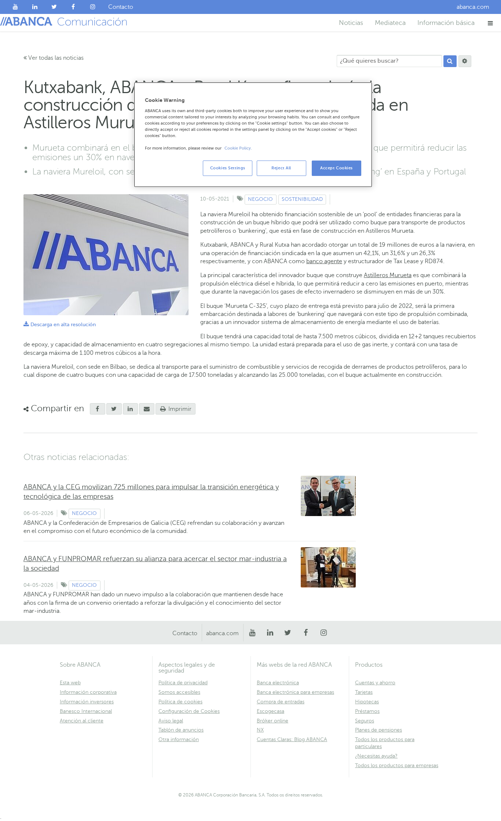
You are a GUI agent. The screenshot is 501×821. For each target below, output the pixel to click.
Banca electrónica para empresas (295, 692)
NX (260, 730)
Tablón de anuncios (181, 730)
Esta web (70, 682)
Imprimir (179, 409)
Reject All (281, 168)
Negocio (260, 199)
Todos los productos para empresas (396, 765)
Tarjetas (364, 692)
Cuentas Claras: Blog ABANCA (292, 739)
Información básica (446, 22)
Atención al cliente (81, 721)
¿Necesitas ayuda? (376, 756)
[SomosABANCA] (73, 7)
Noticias (351, 22)
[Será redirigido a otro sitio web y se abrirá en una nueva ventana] (130, 409)
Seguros (364, 721)
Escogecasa (270, 711)
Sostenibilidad (302, 199)
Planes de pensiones (378, 730)
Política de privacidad (183, 682)
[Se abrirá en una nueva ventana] (97, 409)
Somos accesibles (179, 692)
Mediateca (390, 22)
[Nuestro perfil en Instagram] (92, 7)
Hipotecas (367, 701)
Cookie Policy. (238, 148)
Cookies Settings (227, 168)
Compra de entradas (280, 701)
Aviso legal (170, 721)
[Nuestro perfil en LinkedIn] (35, 7)
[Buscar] (450, 61)
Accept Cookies (336, 168)
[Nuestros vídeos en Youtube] (15, 7)
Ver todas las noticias (55, 58)
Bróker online (272, 721)
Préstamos (367, 711)
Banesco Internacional (86, 711)
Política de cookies (180, 701)
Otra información (178, 739)
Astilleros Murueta (388, 275)
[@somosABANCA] (54, 7)
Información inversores (87, 701)
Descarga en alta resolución (59, 324)
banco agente (324, 261)
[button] (490, 23)
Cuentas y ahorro (375, 682)
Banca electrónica (278, 682)
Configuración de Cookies (189, 711)
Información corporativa (88, 692)
